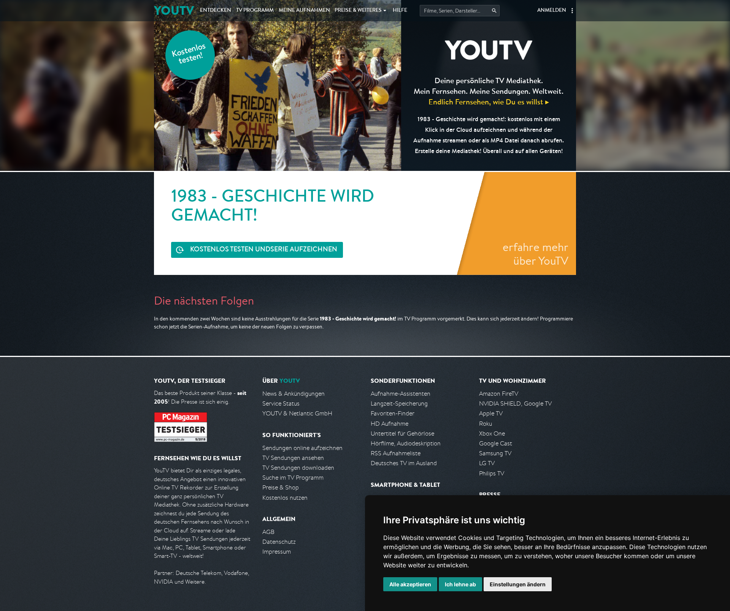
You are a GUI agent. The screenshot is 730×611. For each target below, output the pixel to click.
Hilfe (400, 10)
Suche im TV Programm (293, 478)
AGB (268, 532)
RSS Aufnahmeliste (396, 453)
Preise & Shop (280, 487)
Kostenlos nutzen (285, 498)
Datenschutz (279, 542)
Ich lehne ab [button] (460, 584)
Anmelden (551, 10)
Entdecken (215, 10)
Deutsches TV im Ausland (404, 463)
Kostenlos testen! (189, 54)
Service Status (281, 403)
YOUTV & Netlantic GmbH (297, 413)
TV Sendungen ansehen (293, 458)
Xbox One (492, 433)
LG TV (487, 463)
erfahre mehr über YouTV (535, 253)
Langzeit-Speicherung (399, 403)
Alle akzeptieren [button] (410, 584)
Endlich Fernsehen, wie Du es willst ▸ (488, 101)
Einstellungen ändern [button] (518, 584)
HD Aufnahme (389, 424)
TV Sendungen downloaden (298, 468)
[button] (572, 10)
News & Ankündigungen (293, 394)
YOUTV (174, 10)
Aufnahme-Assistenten (400, 394)
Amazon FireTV (498, 394)
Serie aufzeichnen (263, 249)
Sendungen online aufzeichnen (302, 448)
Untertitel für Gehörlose (402, 433)
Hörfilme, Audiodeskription (406, 443)
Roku (485, 424)
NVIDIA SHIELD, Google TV (515, 403)
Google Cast (495, 443)
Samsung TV (495, 453)
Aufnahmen (304, 10)
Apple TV (491, 413)
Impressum (276, 552)
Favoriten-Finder (392, 413)
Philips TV (491, 473)
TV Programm (255, 10)
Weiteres (358, 10)
